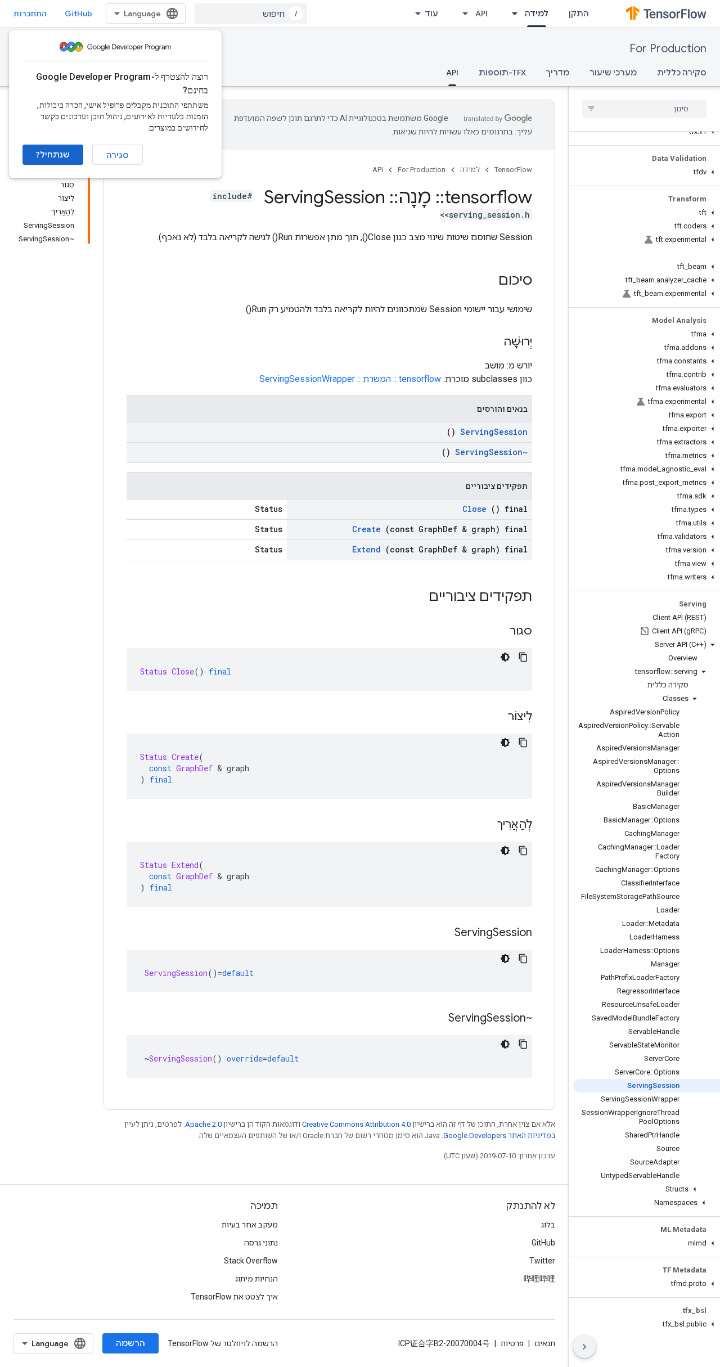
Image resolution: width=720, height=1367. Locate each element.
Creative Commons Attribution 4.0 (356, 1124)
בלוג (548, 1224)
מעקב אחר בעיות (250, 1224)
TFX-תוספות (502, 73)
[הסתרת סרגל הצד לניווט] (584, 1346)
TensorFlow (513, 169)
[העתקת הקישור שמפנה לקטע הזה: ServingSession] (443, 933)
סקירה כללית (681, 73)
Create (366, 529)
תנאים (544, 1343)
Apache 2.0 (203, 1124)
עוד (431, 13)
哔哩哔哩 (539, 1278)
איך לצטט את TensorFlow (234, 1296)
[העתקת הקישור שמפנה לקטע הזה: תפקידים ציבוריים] (414, 597)
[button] (646, 131)
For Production (667, 49)
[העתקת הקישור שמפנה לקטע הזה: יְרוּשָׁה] (492, 342)
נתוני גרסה (261, 1242)
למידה (536, 13)
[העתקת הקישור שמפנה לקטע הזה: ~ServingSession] (437, 1019)
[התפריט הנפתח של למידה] (511, 13)
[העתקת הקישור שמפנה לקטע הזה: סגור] (498, 631)
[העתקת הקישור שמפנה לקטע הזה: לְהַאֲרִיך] (486, 825)
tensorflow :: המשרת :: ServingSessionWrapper (350, 379)
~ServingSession (491, 452)
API (481, 13)
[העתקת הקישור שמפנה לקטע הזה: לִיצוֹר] (496, 717)
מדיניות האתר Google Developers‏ (497, 1135)
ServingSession (494, 431)
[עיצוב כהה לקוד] (505, 657)
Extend (366, 549)
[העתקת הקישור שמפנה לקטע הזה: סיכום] (487, 281)
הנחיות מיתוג (256, 1278)
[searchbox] (644, 109)
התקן (579, 13)
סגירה (117, 155)
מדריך (557, 73)
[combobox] (251, 13)
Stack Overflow (251, 1260)
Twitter (542, 1260)
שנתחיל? (53, 155)
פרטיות (512, 1343)
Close (474, 508)
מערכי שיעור (613, 73)
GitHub (78, 13)
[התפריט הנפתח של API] (461, 13)
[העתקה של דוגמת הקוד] (523, 657)
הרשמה (130, 1343)
